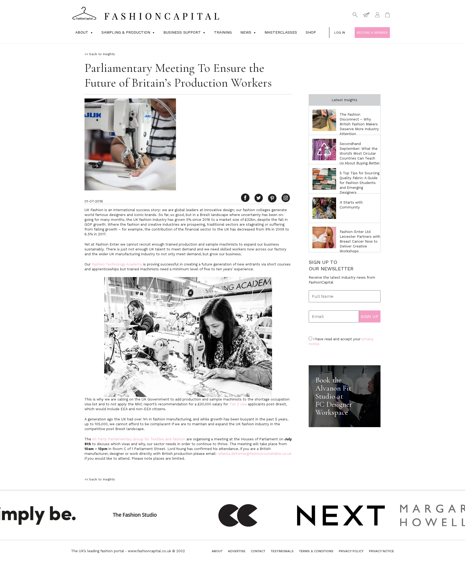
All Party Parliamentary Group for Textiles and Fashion (138, 439)
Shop (311, 32)
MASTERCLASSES (281, 32)
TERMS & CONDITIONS (316, 551)
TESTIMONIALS (282, 551)
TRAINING (223, 32)
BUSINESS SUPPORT (182, 32)
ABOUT (217, 551)
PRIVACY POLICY (351, 551)
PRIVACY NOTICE (381, 551)
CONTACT (258, 551)
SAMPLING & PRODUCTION (125, 32)
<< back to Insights (99, 54)
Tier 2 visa (238, 404)
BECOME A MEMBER (372, 32)
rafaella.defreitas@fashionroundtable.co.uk (254, 454)
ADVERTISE (236, 551)
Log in (339, 32)
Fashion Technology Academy (117, 264)
